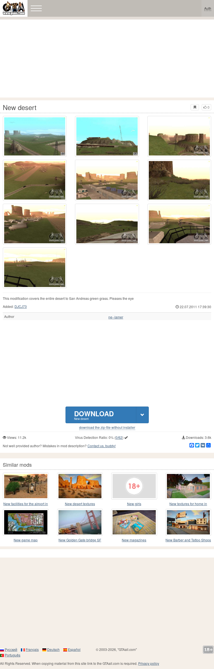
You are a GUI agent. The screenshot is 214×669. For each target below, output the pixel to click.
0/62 (119, 437)
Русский (11, 649)
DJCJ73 (20, 306)
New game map (26, 539)
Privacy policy (148, 663)
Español (74, 649)
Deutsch (53, 649)
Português (12, 655)
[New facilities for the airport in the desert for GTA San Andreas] (26, 486)
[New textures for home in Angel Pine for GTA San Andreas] (188, 486)
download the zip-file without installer (107, 427)
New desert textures (80, 503)
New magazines (134, 539)
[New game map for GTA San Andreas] (26, 522)
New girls (134, 503)
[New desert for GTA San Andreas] (35, 136)
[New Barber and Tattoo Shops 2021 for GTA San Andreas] (188, 522)
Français (32, 649)
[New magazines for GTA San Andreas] (134, 522)
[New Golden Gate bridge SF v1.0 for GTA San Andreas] (80, 522)
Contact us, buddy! (101, 445)
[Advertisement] (107, 59)
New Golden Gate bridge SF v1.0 (80, 540)
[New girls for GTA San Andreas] (134, 486)
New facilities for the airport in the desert (25, 504)
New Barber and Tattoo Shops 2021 (188, 540)
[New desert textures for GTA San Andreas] (80, 486)
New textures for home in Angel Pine (188, 504)
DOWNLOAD (94, 415)
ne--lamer (115, 317)
